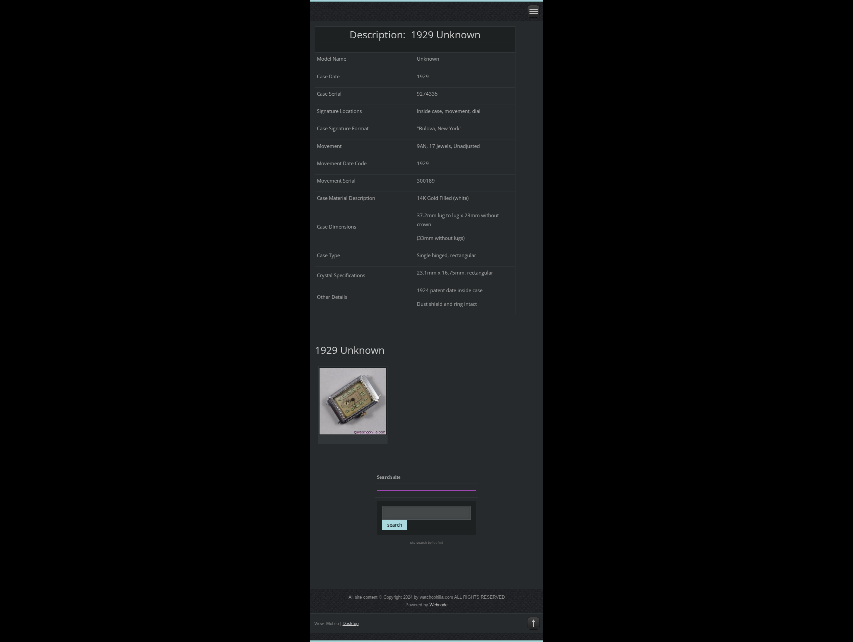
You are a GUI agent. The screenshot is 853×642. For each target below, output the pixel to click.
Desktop (351, 623)
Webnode (438, 604)
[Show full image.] (353, 405)
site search (418, 542)
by (435, 542)
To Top (533, 623)
